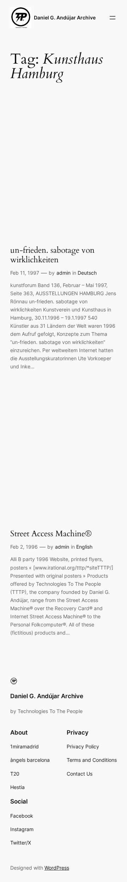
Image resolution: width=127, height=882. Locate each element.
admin (63, 273)
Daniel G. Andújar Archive (65, 17)
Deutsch (87, 273)
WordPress (56, 868)
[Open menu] (112, 17)
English (84, 547)
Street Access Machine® (51, 534)
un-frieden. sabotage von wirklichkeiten (52, 255)
